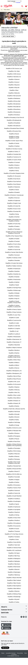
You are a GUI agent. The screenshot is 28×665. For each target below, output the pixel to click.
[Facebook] (21, 617)
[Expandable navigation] (1, 6)
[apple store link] (6, 626)
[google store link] (6, 629)
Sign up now (5, 647)
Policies (2, 653)
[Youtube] (26, 617)
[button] (22, 6)
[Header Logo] (7, 6)
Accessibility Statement (11, 653)
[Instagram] (24, 617)
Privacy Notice (20, 653)
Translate (18, 2)
